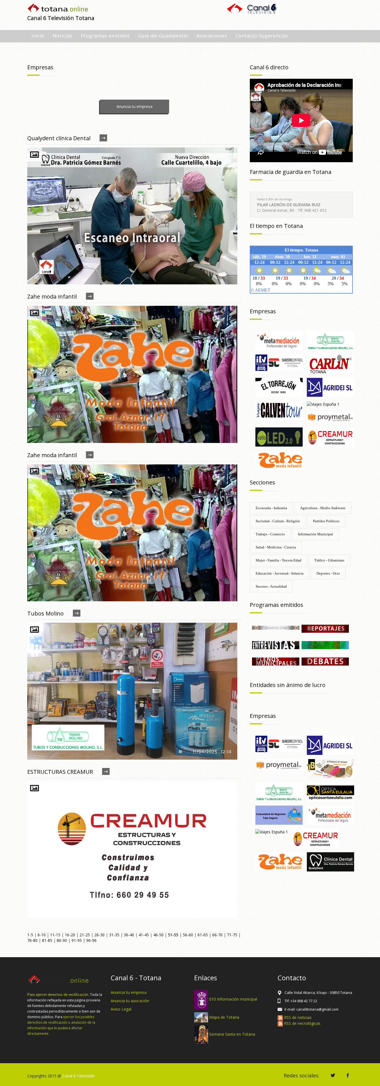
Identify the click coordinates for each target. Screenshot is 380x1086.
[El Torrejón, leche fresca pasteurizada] (279, 387)
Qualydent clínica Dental (58, 138)
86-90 (62, 940)
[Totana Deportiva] (325, 644)
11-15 (55, 934)
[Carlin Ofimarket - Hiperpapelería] (330, 363)
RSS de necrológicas (301, 1023)
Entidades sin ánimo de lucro (287, 685)
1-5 (30, 934)
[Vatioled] (279, 436)
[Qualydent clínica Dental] (330, 861)
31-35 (114, 934)
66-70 (217, 934)
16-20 (70, 934)
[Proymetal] (330, 416)
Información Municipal (315, 534)
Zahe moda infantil (52, 296)
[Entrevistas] (275, 644)
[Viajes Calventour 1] (279, 410)
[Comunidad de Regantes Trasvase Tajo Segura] (279, 814)
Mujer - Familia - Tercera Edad (278, 560)
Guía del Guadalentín (163, 35)
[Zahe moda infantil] (279, 459)
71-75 (232, 934)
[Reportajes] (325, 628)
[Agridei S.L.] (330, 387)
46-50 (158, 934)
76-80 (32, 940)
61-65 (203, 934)
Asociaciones (211, 35)
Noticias (62, 35)
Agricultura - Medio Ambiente (323, 508)
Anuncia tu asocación (130, 1000)
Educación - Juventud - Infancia (279, 573)
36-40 (129, 934)
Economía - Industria (271, 508)
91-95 (76, 940)
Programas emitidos (105, 35)
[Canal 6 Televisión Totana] (58, 8)
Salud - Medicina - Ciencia (276, 547)
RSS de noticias (297, 1017)
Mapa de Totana (224, 1016)
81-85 (47, 940)
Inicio (37, 35)
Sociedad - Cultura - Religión (278, 521)
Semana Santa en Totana (232, 1034)
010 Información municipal (233, 999)
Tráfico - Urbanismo (329, 560)
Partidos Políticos (326, 521)
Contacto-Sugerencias (261, 35)
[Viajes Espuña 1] (323, 403)
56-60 (188, 934)
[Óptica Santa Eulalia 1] (330, 791)
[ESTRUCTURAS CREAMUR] (330, 436)
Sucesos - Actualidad (271, 586)
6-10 (42, 934)
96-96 (91, 940)
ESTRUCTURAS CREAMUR (60, 771)
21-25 (85, 934)
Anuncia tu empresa (134, 106)
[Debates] (325, 661)
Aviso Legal (121, 1009)
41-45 (144, 934)
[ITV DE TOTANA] (279, 362)
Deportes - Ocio (328, 573)
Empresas (263, 311)
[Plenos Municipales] (275, 661)
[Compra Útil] (275, 627)
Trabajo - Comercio (270, 534)
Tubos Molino (45, 613)
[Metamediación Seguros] (279, 340)
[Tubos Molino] (330, 340)
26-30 (99, 934)
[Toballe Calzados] (330, 768)
